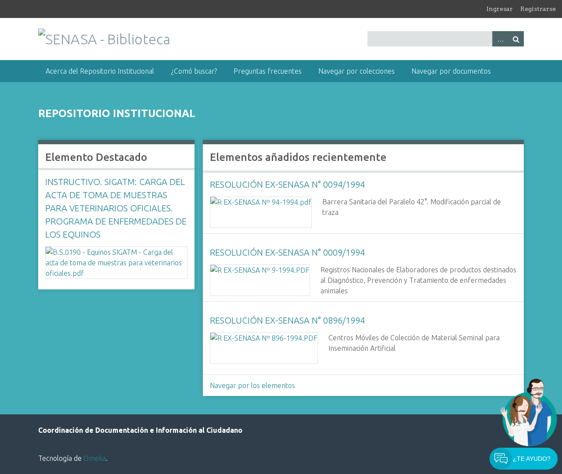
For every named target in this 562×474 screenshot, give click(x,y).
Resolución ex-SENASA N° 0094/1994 (287, 184)
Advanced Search (500, 38)
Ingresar (499, 8)
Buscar (516, 38)
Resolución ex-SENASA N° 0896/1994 (287, 320)
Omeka (94, 458)
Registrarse (538, 8)
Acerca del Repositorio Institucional (100, 71)
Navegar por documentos (451, 71)
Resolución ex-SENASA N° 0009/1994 (287, 252)
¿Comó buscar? (194, 71)
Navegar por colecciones (356, 71)
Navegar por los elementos (252, 385)
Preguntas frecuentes (268, 71)
